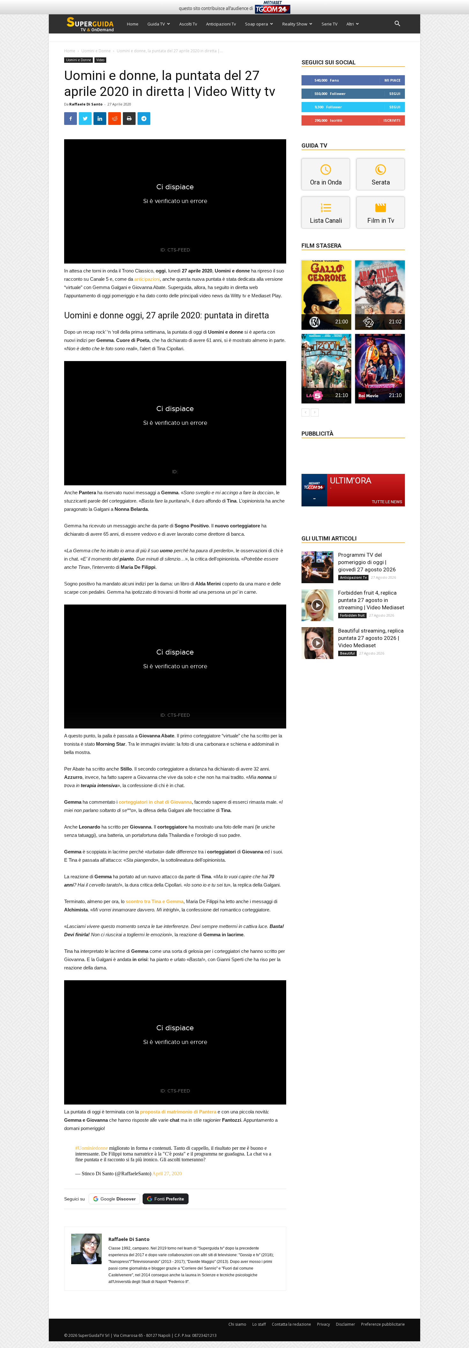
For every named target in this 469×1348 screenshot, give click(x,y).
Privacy (323, 1324)
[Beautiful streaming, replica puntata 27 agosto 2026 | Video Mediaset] (317, 643)
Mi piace (392, 80)
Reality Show (294, 24)
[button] (397, 24)
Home (132, 24)
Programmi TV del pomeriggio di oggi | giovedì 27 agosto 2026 (367, 562)
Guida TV (156, 24)
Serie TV (330, 24)
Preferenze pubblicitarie (383, 1324)
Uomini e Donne (96, 51)
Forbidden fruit (352, 615)
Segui (394, 93)
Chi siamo (237, 1324)
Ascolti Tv (188, 24)
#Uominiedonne (91, 1148)
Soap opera (256, 24)
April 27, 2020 (167, 1173)
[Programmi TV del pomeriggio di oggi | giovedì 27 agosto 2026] (317, 567)
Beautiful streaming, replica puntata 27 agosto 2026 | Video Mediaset (371, 638)
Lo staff (259, 1324)
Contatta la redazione (291, 1324)
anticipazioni (147, 279)
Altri (350, 24)
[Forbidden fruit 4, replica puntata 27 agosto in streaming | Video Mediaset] (317, 605)
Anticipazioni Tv (221, 24)
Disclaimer (345, 1324)
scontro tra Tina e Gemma (154, 901)
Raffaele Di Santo (85, 104)
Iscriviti (391, 120)
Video (100, 60)
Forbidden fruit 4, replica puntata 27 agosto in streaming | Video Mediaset (371, 600)
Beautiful (347, 653)
